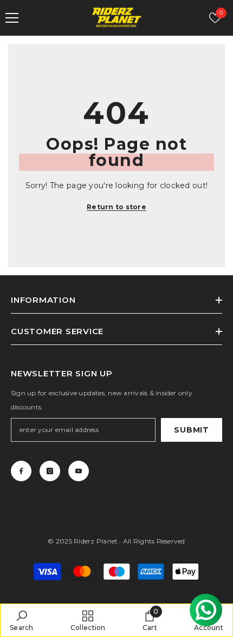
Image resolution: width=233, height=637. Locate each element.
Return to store (116, 207)
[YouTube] (78, 471)
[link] (22, 620)
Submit (191, 430)
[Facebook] (21, 471)
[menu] (11, 17)
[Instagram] (50, 471)
